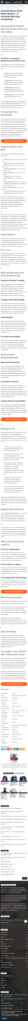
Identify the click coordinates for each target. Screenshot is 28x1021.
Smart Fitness (4, 951)
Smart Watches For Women (7, 965)
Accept (4, 1018)
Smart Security (4, 955)
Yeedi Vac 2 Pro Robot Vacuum (8, 869)
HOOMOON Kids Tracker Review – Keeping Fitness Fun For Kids (14, 784)
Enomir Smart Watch (5, 861)
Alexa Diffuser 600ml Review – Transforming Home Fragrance (13, 796)
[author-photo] (14, 757)
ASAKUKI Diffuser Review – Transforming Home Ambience (22, 796)
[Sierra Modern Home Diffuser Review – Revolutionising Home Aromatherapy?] (5, 790)
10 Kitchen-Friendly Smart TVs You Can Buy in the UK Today (13, 858)
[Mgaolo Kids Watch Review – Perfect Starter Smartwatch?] (23, 779)
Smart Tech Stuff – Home (6, 976)
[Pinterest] (8, 749)
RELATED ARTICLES (8, 773)
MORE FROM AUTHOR (19, 773)
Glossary (3, 937)
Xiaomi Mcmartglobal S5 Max (7, 874)
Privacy (2, 982)
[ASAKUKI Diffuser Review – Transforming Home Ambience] (23, 790)
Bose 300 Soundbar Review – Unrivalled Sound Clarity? (13, 819)
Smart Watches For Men (6, 962)
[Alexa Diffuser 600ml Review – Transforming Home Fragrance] (14, 790)
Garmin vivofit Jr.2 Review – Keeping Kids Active (4, 783)
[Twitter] (5, 749)
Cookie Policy (4, 985)
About (2, 978)
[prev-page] (13, 801)
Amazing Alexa (4, 932)
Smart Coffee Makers (5, 946)
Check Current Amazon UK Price (14, 141)
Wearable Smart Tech (5, 967)
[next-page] (15, 801)
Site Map (3, 987)
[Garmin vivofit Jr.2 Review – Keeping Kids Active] (5, 779)
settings (17, 1015)
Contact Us (3, 980)
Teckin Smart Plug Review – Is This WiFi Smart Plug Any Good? (11, 921)
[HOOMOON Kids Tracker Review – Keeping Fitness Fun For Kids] (14, 779)
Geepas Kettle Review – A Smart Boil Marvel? (11, 808)
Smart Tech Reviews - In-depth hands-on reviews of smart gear (5, 781)
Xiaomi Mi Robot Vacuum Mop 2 (8, 871)
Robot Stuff (3, 944)
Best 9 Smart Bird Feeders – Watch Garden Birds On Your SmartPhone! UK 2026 (14, 854)
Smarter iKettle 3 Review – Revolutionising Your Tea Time (14, 816)
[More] (23, 749)
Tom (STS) (14, 762)
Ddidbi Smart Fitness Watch (7, 864)
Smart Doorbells (4, 948)
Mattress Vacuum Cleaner (6, 939)
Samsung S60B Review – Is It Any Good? (10, 836)
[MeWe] (17, 749)
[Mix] (20, 749)
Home (2, 5)
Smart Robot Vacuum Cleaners (8, 953)
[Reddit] (11, 749)
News (2, 941)
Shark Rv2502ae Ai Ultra (6, 866)
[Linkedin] (14, 749)
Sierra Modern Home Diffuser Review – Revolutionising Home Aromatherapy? (4, 796)
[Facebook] (2, 749)
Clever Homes (4, 934)
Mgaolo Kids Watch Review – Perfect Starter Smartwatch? (23, 784)
